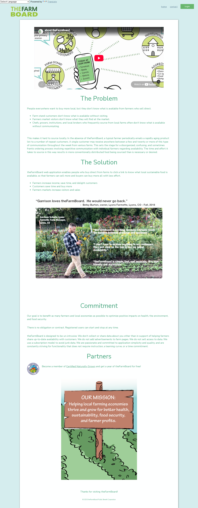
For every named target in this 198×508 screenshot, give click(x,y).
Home (164, 6)
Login (187, 6)
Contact (174, 6)
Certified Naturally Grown (80, 366)
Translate (52, 1)
